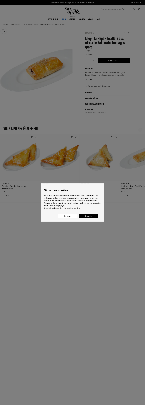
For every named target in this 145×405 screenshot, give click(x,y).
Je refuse (67, 216)
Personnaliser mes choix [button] (72, 208)
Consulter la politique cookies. (53, 208)
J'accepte (88, 216)
